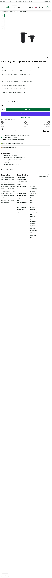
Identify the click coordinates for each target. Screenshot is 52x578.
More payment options (26, 117)
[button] (5, 108)
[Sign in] (43, 7)
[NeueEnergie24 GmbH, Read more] (40, 7)
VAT (25, 67)
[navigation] (3, 15)
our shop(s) (47, 67)
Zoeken (15, 7)
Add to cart (27, 109)
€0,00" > (49, 7)
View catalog (2, 7)
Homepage (3, 11)
